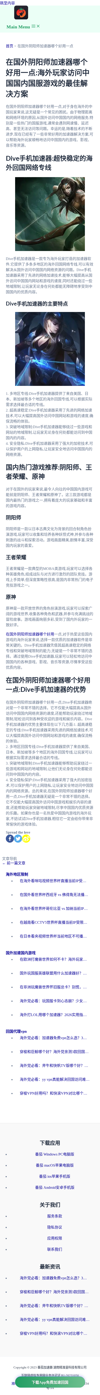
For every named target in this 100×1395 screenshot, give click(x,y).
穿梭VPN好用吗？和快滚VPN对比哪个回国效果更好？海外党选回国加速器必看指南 (55, 1093)
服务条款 (54, 1216)
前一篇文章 (13, 863)
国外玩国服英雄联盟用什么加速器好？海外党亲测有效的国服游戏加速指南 (55, 973)
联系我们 (54, 1249)
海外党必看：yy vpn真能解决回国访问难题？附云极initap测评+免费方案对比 (55, 1079)
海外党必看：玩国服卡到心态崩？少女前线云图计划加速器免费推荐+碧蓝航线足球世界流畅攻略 (55, 1001)
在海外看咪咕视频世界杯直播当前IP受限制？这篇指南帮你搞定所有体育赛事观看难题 (55, 881)
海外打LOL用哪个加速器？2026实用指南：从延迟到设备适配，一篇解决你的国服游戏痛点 (55, 1015)
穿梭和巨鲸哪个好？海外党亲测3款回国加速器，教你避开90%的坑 (55, 1052)
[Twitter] (18, 839)
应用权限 (54, 1238)
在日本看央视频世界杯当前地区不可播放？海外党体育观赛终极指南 (55, 936)
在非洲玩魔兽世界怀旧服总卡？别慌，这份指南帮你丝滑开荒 (55, 987)
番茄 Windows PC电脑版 (54, 1154)
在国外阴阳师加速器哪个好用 (30, 634)
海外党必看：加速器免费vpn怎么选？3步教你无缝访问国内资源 (55, 1038)
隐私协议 (54, 1227)
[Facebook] (10, 839)
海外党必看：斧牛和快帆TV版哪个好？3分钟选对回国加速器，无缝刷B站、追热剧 (55, 1066)
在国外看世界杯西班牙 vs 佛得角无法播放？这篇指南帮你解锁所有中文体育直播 (55, 895)
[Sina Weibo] (26, 839)
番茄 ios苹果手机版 (54, 1176)
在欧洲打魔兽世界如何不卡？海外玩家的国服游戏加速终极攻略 (55, 959)
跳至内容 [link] (7, 3)
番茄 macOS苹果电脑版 (55, 1165)
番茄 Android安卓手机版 (54, 1187)
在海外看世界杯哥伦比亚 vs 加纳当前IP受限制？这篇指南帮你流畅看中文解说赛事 (55, 909)
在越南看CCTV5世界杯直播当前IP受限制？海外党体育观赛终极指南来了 (55, 922)
